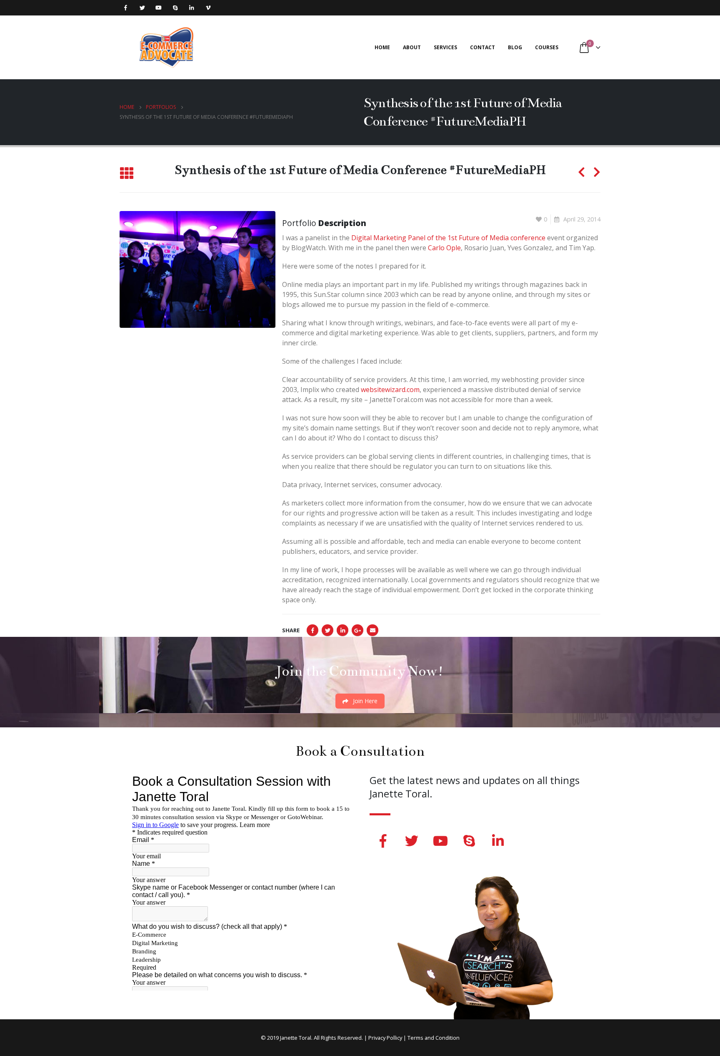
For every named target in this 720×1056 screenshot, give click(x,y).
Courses (546, 47)
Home (382, 47)
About (412, 47)
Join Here (364, 701)
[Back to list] (126, 173)
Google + (357, 630)
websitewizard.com (390, 389)
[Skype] (175, 8)
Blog (515, 47)
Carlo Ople (444, 247)
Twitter (327, 630)
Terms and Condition (434, 1037)
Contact (482, 47)
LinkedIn (342, 630)
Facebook (312, 630)
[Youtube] (158, 8)
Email (372, 630)
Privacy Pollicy (385, 1037)
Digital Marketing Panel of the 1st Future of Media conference (448, 237)
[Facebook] (126, 8)
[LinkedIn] (191, 8)
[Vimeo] (208, 8)
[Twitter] (142, 8)
